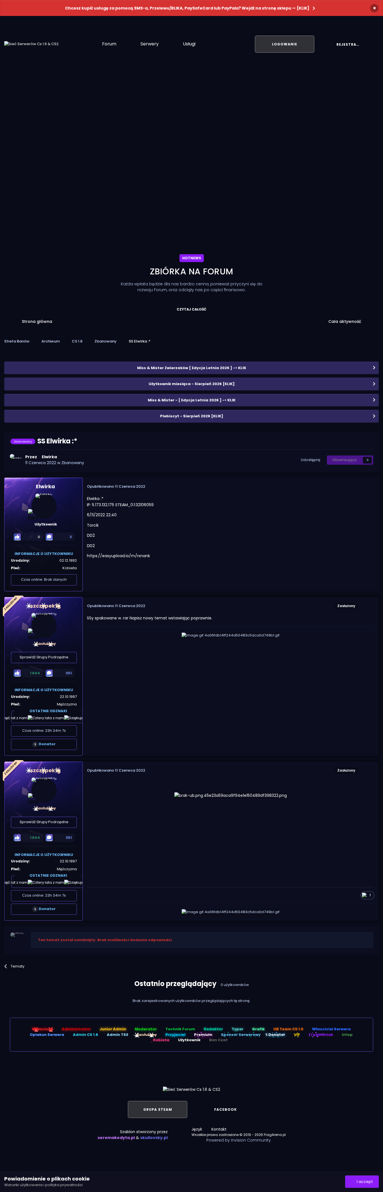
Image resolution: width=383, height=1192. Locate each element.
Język (197, 1129)
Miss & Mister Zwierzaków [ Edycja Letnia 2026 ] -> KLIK (191, 368)
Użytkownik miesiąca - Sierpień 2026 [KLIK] (192, 383)
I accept (363, 1181)
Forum (109, 44)
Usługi (190, 44)
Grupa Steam (157, 1109)
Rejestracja (350, 44)
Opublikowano (116, 486)
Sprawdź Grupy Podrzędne (44, 657)
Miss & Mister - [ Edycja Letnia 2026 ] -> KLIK (192, 400)
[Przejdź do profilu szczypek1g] (44, 625)
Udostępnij (309, 459)
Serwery (150, 44)
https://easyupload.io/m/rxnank (118, 556)
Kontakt (219, 1129)
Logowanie (284, 44)
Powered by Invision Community (238, 1140)
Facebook (225, 1109)
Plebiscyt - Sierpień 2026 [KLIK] (191, 416)
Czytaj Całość (191, 309)
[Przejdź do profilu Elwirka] (16, 460)
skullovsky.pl (154, 1137)
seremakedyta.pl (116, 1137)
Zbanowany (72, 463)
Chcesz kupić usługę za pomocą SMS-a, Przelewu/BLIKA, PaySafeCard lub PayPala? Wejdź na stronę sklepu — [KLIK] (187, 8)
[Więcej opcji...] (368, 486)
